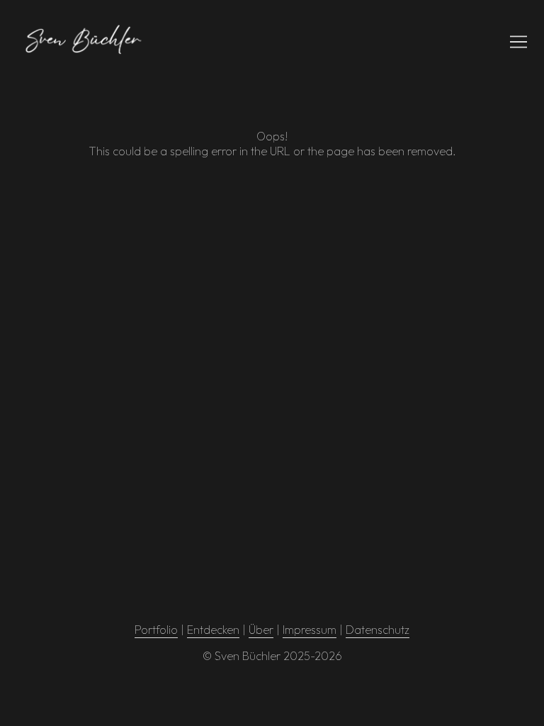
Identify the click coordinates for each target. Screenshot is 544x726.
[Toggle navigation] (518, 41)
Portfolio (156, 629)
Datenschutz (377, 629)
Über (261, 629)
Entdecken (213, 629)
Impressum (309, 629)
